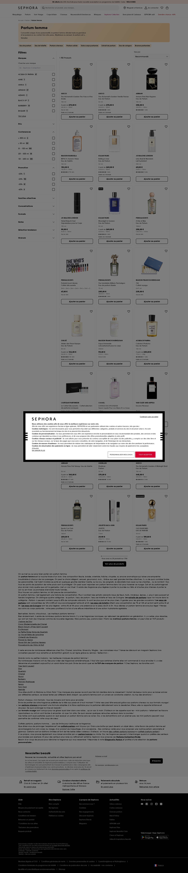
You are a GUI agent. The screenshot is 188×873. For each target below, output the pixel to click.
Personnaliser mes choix (121, 454)
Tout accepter (145, 454)
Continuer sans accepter (149, 417)
